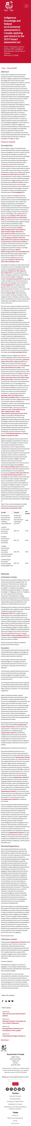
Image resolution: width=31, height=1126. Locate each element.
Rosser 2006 (11, 293)
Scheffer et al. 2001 (14, 271)
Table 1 (17, 458)
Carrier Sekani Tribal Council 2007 (14, 377)
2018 (19, 508)
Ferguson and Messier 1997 (13, 237)
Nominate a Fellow (15, 1099)
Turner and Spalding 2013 (21, 251)
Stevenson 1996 (13, 259)
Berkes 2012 (8, 239)
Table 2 (13, 629)
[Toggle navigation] (26, 6)
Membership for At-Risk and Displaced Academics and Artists (15, 1108)
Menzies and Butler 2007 (12, 231)
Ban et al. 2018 (21, 241)
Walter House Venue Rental (15, 1118)
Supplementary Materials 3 (18, 942)
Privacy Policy (15, 1123)
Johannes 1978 (15, 215)
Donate (15, 1120)
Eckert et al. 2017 (11, 241)
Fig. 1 (13, 970)
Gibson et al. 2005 (17, 182)
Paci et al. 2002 (16, 367)
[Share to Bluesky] (9, 1001)
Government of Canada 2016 (9, 508)
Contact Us (15, 1115)
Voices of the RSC (12, 68)
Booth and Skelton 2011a (19, 352)
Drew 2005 (8, 217)
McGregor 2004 (9, 251)
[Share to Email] (12, 1001)
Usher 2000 (8, 367)
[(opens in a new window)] (7, 1089)
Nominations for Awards (15, 1104)
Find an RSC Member (15, 1096)
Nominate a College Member (15, 1101)
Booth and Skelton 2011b (14, 474)
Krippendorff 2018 (6, 613)
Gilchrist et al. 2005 (16, 217)
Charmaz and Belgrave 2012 (18, 635)
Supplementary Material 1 (20, 637)
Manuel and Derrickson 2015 (18, 413)
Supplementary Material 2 (21, 777)
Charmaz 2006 (5, 635)
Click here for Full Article (8, 142)
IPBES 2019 (8, 273)
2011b (11, 361)
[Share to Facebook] (2, 1001)
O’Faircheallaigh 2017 (18, 192)
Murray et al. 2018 (19, 174)
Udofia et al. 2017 (19, 361)
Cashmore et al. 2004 (7, 174)
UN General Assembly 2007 (14, 279)
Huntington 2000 (9, 229)
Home (3, 68)
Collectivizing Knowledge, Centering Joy (13, 1036)
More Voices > (5, 1040)
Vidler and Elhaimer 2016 (12, 261)
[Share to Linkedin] (6, 1001)
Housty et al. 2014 (10, 233)
